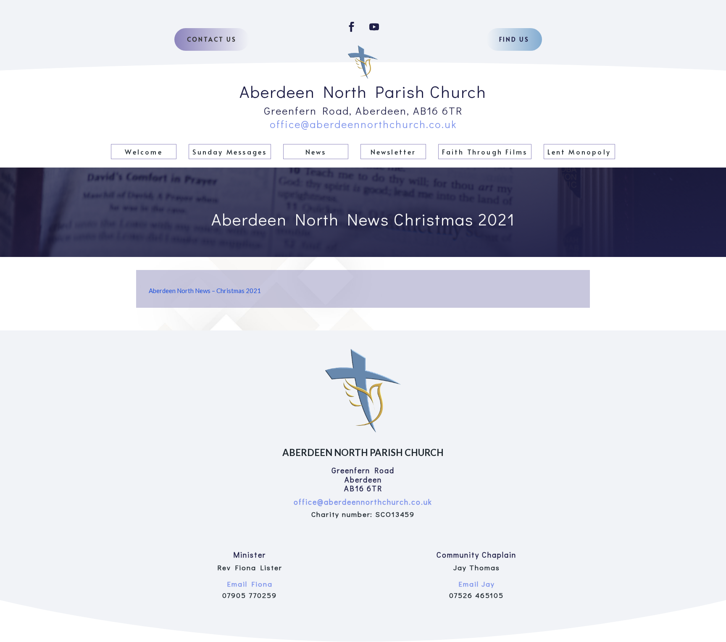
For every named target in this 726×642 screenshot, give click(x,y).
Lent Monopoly (579, 151)
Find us (514, 39)
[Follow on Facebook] (351, 27)
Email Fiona (250, 584)
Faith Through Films (484, 151)
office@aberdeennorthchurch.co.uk (363, 124)
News (315, 151)
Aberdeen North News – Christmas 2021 (205, 290)
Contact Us (212, 39)
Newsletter (393, 151)
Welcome (143, 151)
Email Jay (476, 584)
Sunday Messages (229, 151)
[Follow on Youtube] (374, 27)
